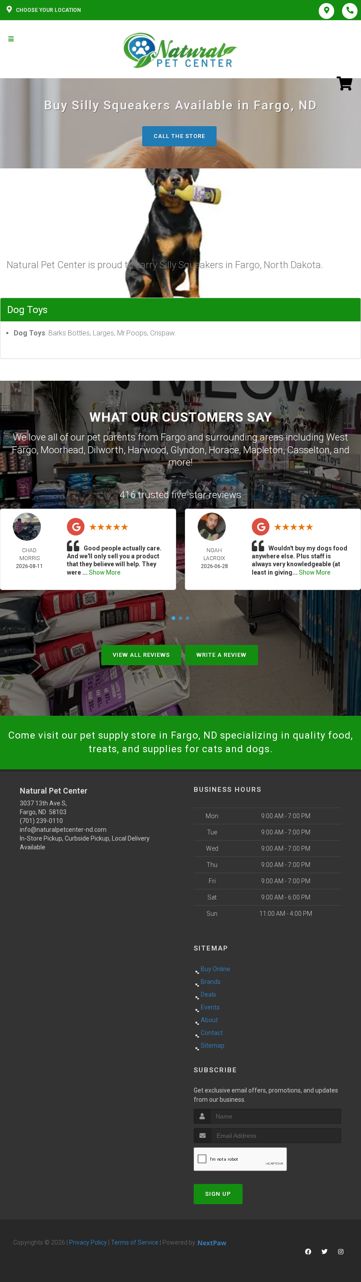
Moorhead (62, 449)
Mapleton (263, 449)
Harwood (147, 449)
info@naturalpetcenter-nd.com (63, 829)
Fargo (173, 437)
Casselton (308, 449)
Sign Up (218, 1194)
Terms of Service (134, 1242)
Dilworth (106, 449)
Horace (224, 449)
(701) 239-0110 (41, 820)
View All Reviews (141, 655)
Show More (105, 572)
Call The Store (179, 136)
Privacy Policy (88, 1242)
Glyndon (187, 449)
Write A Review (221, 655)
